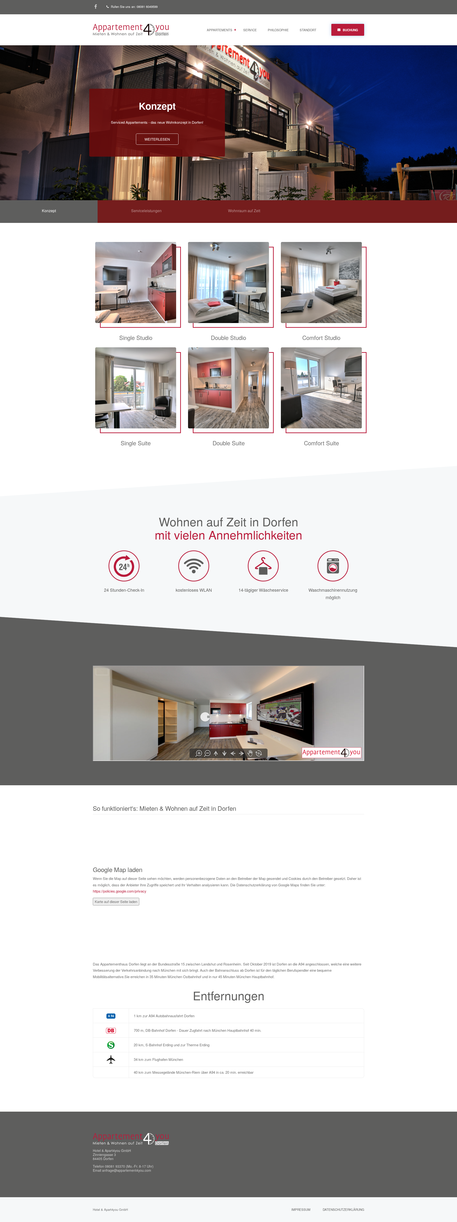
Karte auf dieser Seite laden (116, 901)
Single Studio (139, 296)
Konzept (157, 106)
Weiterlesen (157, 139)
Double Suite (232, 402)
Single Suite (139, 402)
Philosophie (278, 30)
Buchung (350, 30)
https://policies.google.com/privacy (119, 890)
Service (250, 30)
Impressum (300, 1209)
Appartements (219, 30)
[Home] (131, 29)
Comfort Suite (324, 402)
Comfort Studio (324, 296)
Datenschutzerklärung (343, 1209)
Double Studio (232, 296)
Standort (308, 30)
